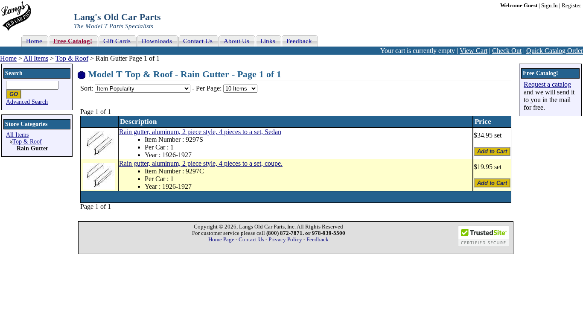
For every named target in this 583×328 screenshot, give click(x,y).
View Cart (473, 50)
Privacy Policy (285, 240)
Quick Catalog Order (554, 50)
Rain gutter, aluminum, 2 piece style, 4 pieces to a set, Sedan (200, 131)
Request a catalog (547, 84)
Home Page (221, 240)
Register (571, 6)
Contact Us (251, 240)
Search (14, 73)
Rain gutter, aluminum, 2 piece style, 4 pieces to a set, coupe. (201, 163)
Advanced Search (27, 102)
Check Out (507, 50)
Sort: (86, 88)
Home (8, 58)
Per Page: (209, 88)
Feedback (317, 240)
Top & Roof (71, 58)
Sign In (549, 6)
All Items (35, 58)
